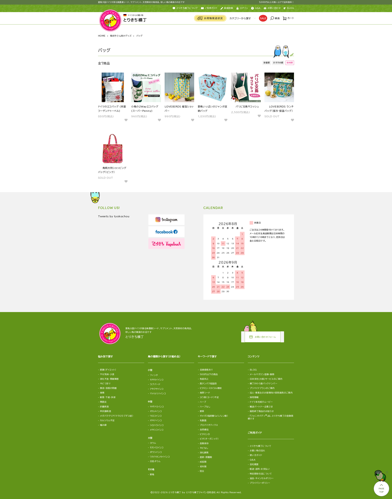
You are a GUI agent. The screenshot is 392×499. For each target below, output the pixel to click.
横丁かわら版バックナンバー (263, 383)
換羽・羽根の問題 (108, 388)
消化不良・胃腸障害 (109, 379)
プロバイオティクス (209, 425)
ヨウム (153, 443)
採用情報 (254, 397)
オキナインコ (156, 420)
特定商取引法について (261, 474)
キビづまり (105, 383)
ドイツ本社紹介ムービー (261, 402)
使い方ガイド (256, 455)
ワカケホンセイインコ (160, 457)
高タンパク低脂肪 (208, 383)
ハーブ (203, 402)
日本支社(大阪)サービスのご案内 (266, 379)
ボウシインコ (156, 452)
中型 (150, 402)
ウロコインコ (156, 416)
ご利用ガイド (211, 8)
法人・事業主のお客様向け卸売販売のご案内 (271, 393)
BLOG (290, 8)
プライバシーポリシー (260, 483)
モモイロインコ (157, 447)
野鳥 (152, 474)
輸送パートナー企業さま (261, 407)
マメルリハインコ (158, 393)
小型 (150, 370)
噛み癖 (103, 425)
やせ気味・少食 (107, 374)
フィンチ (154, 375)
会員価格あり (206, 370)
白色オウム (155, 461)
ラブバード (155, 384)
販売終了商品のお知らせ (262, 411)
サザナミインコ (157, 407)
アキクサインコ (157, 389)
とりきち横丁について (187, 8)
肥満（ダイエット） (108, 370)
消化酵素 (204, 453)
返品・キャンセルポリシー (262, 478)
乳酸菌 (203, 420)
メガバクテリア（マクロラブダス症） (116, 416)
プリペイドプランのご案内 (262, 388)
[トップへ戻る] (381, 482)
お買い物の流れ (257, 451)
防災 (202, 471)
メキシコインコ (157, 430)
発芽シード (205, 393)
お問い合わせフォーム (262, 337)
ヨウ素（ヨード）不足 (209, 397)
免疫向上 (204, 379)
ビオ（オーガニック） (209, 439)
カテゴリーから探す (240, 18)
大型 (150, 438)
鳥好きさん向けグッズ (121, 36)
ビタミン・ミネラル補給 (211, 388)
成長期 (203, 462)
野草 (202, 411)
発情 (102, 393)
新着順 (267, 63)
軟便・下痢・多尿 (107, 397)
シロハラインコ (157, 425)
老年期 (203, 466)
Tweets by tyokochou (113, 216)
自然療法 (204, 430)
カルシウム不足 (107, 420)
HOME (102, 36)
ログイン (244, 8)
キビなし (204, 448)
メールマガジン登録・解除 (262, 374)
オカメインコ (156, 411)
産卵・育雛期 (206, 457)
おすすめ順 (278, 63)
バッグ (139, 36)
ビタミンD (205, 434)
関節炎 (103, 402)
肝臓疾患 (104, 407)
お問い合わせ (274, 8)
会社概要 (254, 464)
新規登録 (228, 8)
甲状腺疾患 (105, 411)
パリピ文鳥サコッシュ (247, 106)
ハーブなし (205, 407)
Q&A (258, 8)
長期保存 (204, 443)
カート (290, 18)
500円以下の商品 (209, 374)
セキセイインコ (157, 380)
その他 (151, 469)
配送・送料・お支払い (260, 469)
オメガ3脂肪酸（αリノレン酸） (214, 416)
